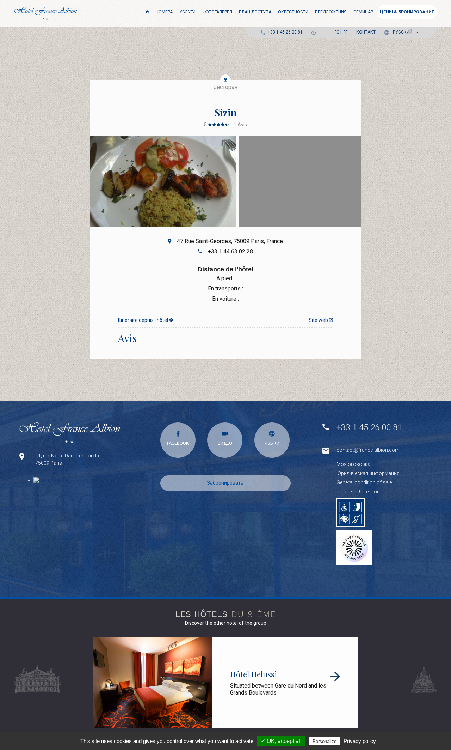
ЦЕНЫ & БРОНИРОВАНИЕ (407, 12)
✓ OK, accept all (281, 741)
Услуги (187, 12)
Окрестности (293, 12)
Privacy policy (360, 741)
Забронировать (225, 483)
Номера (164, 12)
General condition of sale (364, 482)
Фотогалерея (217, 12)
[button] (403, 32)
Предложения (331, 12)
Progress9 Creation (358, 491)
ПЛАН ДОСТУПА (255, 12)
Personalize (324, 741)
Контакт (366, 32)
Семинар (363, 12)
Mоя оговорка (353, 464)
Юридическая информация (368, 473)
